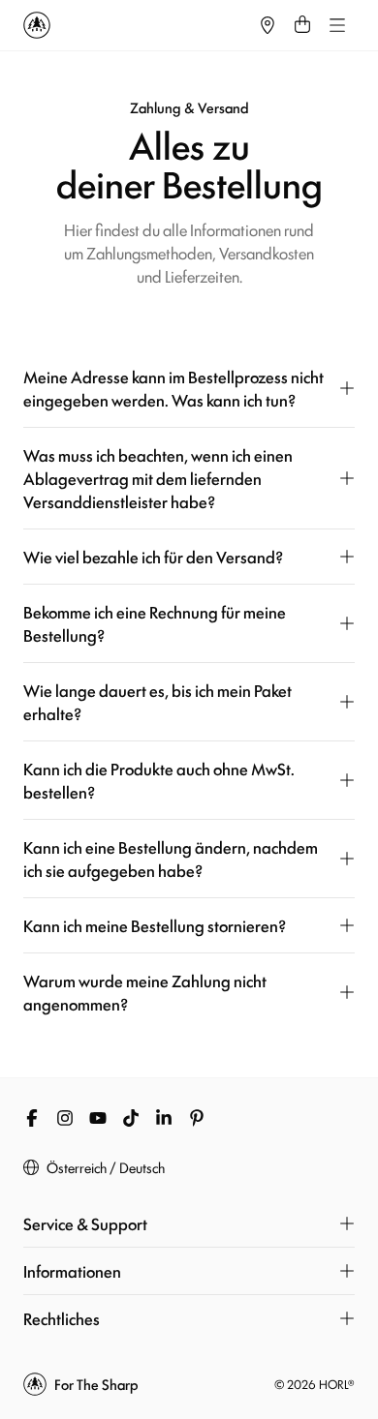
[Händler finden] (267, 25)
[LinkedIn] (163, 1118)
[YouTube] (97, 1118)
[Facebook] (32, 1118)
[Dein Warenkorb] (302, 25)
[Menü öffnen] (337, 25)
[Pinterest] (196, 1118)
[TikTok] (130, 1118)
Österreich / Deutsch (106, 1167)
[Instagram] (64, 1118)
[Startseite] (136, 25)
